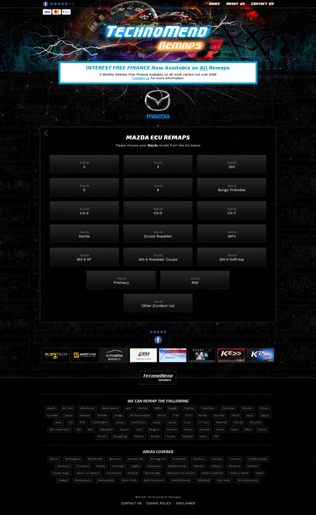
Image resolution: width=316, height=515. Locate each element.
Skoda (262, 429)
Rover (220, 429)
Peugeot (154, 429)
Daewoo (85, 415)
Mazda (238, 422)
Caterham (208, 408)
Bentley (143, 408)
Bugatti (172, 408)
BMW (158, 408)
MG (79, 429)
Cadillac (189, 408)
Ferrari (162, 415)
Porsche (172, 429)
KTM (82, 422)
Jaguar (264, 415)
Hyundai (219, 415)
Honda (202, 415)
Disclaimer (185, 503)
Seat (248, 429)
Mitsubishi (106, 429)
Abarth (51, 408)
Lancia (119, 422)
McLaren (255, 422)
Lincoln (172, 422)
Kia (71, 422)
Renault (204, 429)
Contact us (140, 78)
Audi (128, 408)
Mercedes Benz (60, 429)
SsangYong (120, 436)
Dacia (68, 415)
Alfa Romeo (87, 408)
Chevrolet (228, 408)
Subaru (139, 436)
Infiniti (235, 415)
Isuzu (250, 415)
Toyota (171, 436)
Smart (102, 436)
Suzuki (155, 436)
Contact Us (262, 4)
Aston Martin (110, 408)
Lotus (187, 422)
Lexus (156, 422)
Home (214, 4)
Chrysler (247, 408)
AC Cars (68, 408)
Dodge (119, 415)
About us (235, 4)
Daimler (102, 415)
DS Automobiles (140, 415)
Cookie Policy (158, 503)
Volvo (203, 436)
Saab (234, 429)
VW (216, 436)
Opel (139, 429)
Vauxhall (187, 436)
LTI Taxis (203, 422)
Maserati (221, 422)
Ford (188, 415)
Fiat (175, 415)
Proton (188, 429)
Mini (90, 429)
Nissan (124, 429)
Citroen (264, 408)
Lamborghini (100, 422)
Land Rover (138, 422)
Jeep (58, 422)
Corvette (52, 415)
